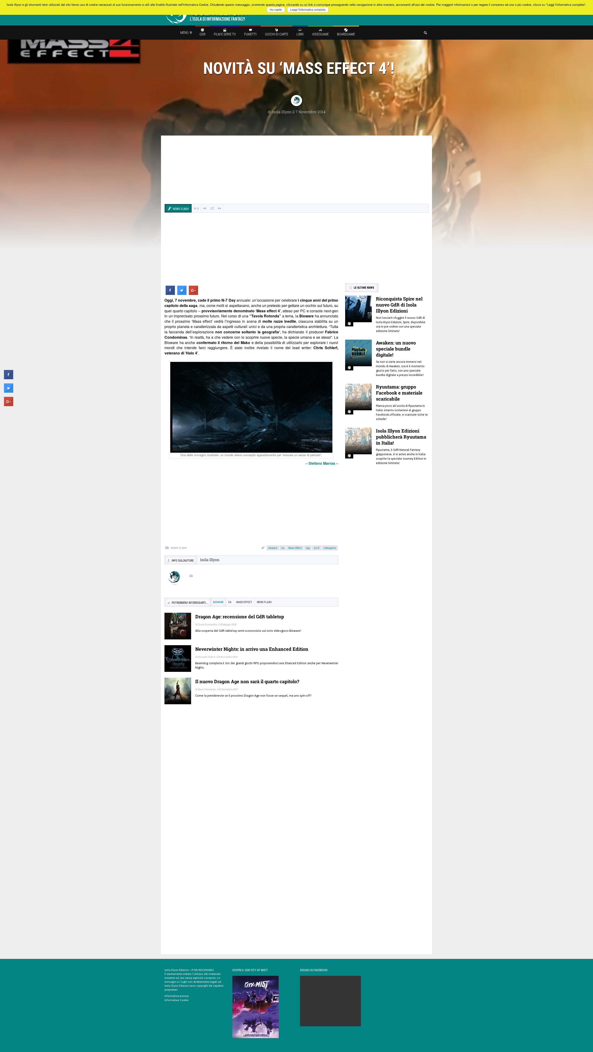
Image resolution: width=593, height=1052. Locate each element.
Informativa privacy (176, 996)
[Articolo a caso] (212, 208)
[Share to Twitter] (181, 293)
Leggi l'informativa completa (307, 9)
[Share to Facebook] (170, 293)
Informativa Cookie (176, 1000)
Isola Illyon (281, 111)
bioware (272, 548)
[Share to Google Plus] (193, 293)
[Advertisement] (296, 170)
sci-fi (316, 548)
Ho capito (276, 9)
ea (282, 548)
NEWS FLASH (178, 548)
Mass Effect (295, 548)
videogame (330, 548)
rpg (308, 548)
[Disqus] (251, 775)
